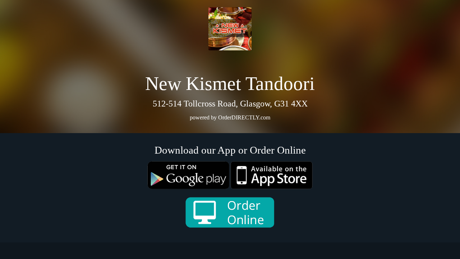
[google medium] (188, 175)
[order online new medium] (230, 212)
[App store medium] (271, 175)
